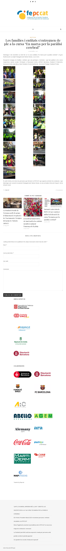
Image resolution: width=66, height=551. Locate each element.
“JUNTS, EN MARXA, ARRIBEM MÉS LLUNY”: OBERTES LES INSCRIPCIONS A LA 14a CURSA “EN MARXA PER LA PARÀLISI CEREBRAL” (31, 510)
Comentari (6, 269)
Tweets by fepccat (19, 482)
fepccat (7, 190)
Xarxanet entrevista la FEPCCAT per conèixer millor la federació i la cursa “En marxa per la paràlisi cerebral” (52, 214)
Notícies (33, 37)
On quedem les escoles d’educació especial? (26, 539)
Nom (5, 245)
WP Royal (12, 548)
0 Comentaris (59, 190)
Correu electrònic (8, 253)
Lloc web (5, 261)
